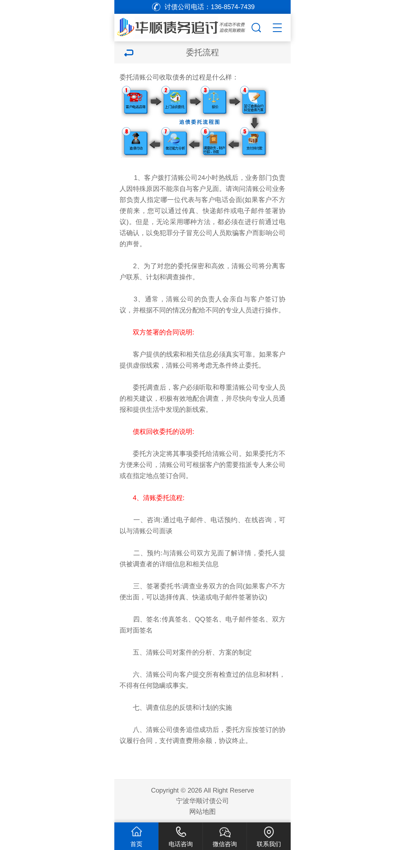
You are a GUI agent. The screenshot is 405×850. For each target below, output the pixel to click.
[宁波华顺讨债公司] (182, 26)
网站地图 (202, 811)
